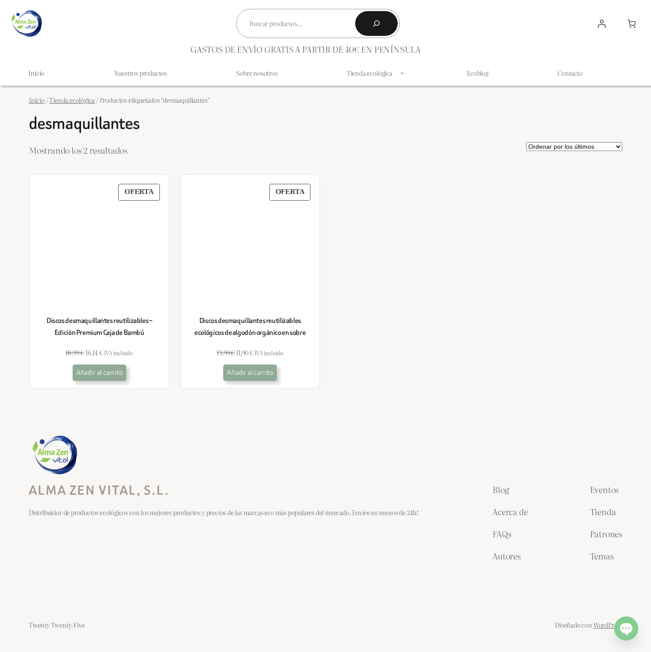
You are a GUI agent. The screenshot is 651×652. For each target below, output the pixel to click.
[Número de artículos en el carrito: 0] (631, 23)
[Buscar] (376, 23)
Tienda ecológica (72, 100)
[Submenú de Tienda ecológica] (402, 73)
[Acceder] (601, 23)
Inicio (37, 100)
